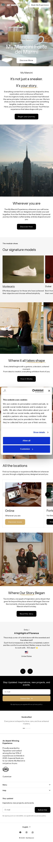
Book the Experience (40, 5)
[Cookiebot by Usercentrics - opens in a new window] (32, 391)
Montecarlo (9, 286)
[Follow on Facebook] (20, 832)
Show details (39, 432)
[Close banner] (49, 391)
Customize (25, 449)
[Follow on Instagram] (26, 832)
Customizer (7, 777)
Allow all (26, 440)
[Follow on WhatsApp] (33, 832)
